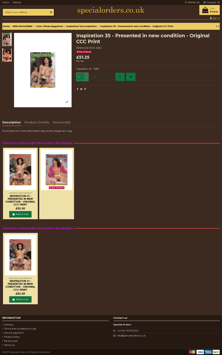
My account (11, 340)
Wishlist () (193, 2)
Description (11, 122)
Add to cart (104, 76)
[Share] (77, 89)
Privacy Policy (12, 336)
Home (6, 2)
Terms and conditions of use (20, 328)
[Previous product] (217, 26)
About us (9, 345)
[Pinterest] (85, 89)
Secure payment (13, 332)
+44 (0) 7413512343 (127, 330)
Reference (82, 47)
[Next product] (218, 26)
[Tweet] (81, 89)
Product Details (36, 122)
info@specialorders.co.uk (131, 335)
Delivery (17, 2)
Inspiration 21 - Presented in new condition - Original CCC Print (20, 200)
